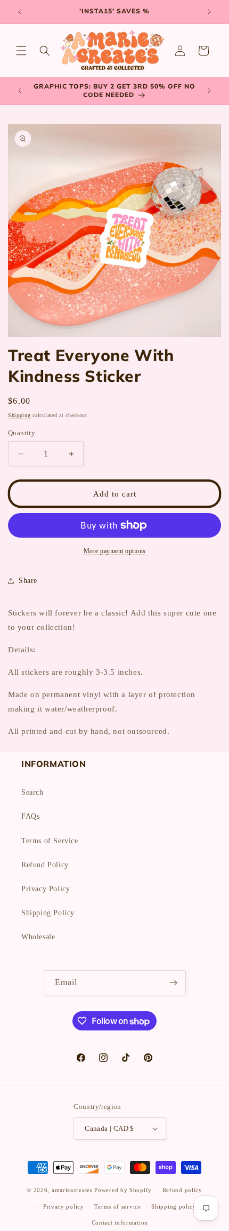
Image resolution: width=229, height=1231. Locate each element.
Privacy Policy (45, 889)
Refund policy (182, 1190)
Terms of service (117, 1206)
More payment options (115, 551)
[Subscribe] (173, 982)
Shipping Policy (48, 913)
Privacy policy (63, 1206)
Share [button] (28, 581)
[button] (21, 50)
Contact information (120, 1222)
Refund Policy (45, 865)
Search (32, 792)
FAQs (30, 816)
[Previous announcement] (19, 11)
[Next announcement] (209, 11)
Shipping (19, 415)
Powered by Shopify (123, 1190)
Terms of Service (49, 841)
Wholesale (38, 937)
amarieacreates (72, 1190)
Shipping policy (174, 1206)
